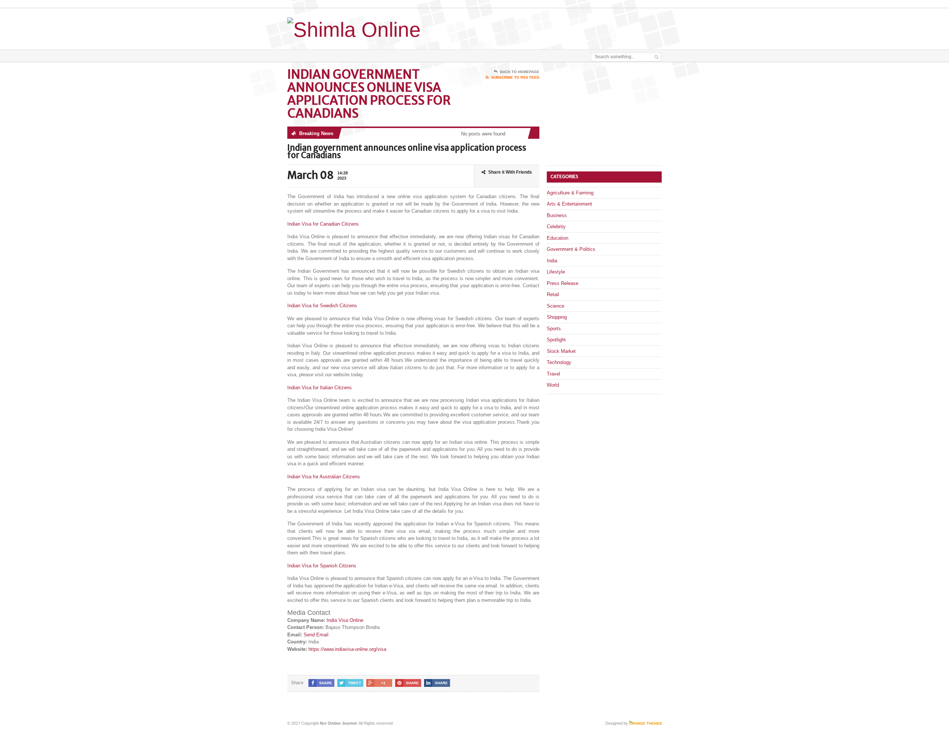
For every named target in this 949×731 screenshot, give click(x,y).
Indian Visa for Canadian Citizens (323, 224)
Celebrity (556, 226)
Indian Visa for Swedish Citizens (322, 305)
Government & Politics (571, 249)
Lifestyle (556, 272)
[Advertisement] (575, 27)
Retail (553, 294)
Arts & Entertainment (569, 204)
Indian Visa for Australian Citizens (323, 476)
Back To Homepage (519, 72)
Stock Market (561, 351)
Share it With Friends (510, 172)
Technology (559, 362)
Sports (554, 328)
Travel (553, 374)
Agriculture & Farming (570, 193)
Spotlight (556, 339)
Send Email (316, 634)
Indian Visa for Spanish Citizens (321, 565)
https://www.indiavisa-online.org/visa (347, 649)
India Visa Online (345, 620)
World (553, 385)
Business (557, 215)
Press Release (562, 283)
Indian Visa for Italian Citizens (319, 387)
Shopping (557, 317)
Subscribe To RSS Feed (515, 77)
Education (557, 238)
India (552, 260)
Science (555, 306)
